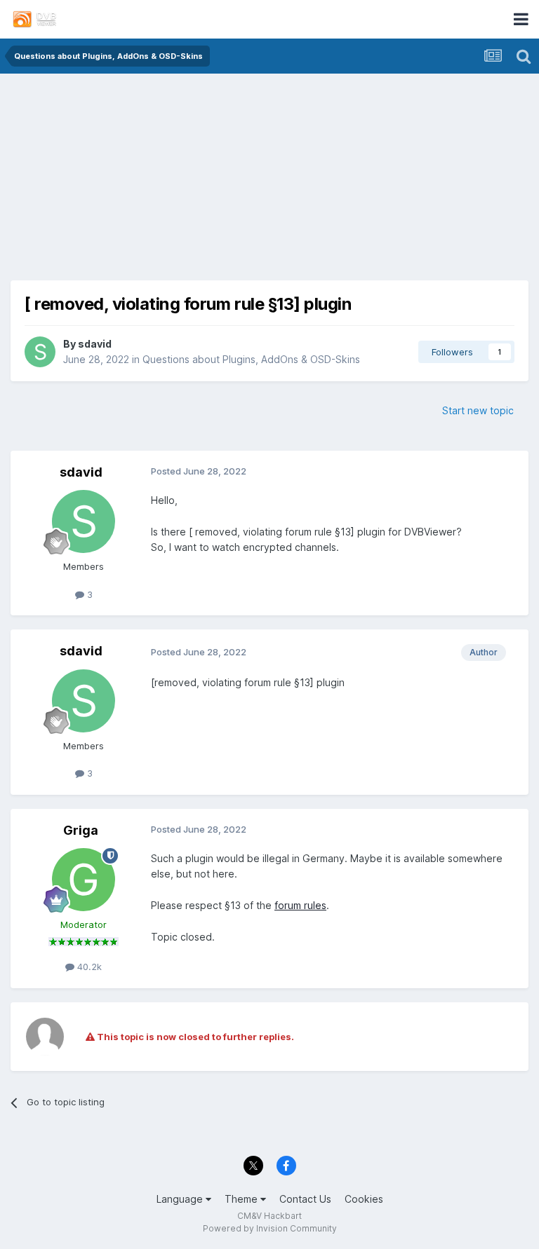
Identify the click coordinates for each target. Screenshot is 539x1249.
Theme (242, 1199)
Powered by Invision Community (270, 1228)
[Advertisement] (269, 182)
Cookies (364, 1199)
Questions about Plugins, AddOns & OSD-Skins (251, 359)
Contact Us (305, 1199)
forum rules (300, 905)
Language (181, 1199)
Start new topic (478, 410)
